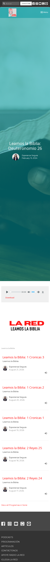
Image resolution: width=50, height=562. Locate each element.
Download (9, 297)
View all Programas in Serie (14, 505)
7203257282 (26, 3)
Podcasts (7, 537)
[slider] (15, 292)
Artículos (7, 546)
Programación (10, 542)
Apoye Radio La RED (12, 555)
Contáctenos (9, 550)
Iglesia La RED (9, 559)
